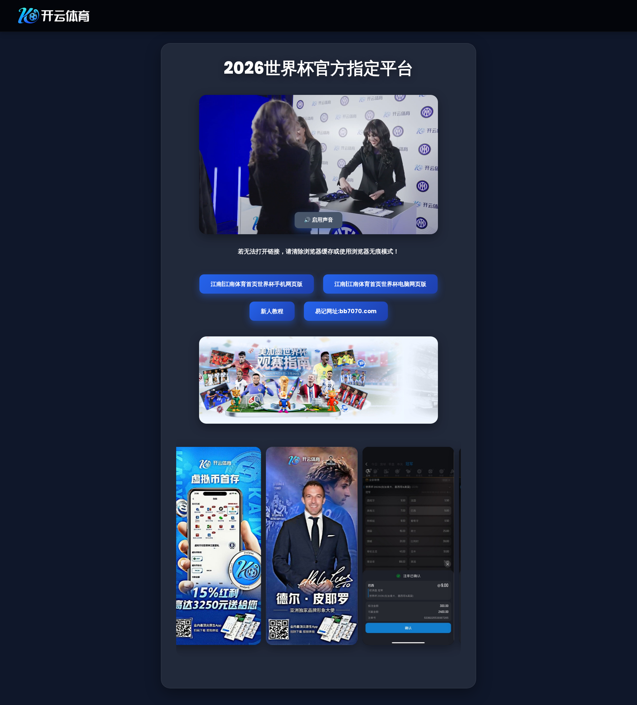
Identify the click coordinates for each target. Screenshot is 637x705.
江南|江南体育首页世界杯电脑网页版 (380, 284)
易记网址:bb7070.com (346, 311)
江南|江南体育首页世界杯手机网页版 (257, 284)
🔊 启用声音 (318, 220)
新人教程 (272, 311)
